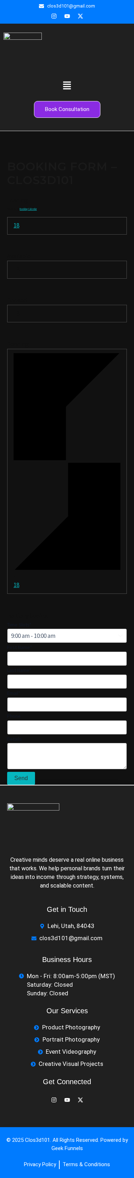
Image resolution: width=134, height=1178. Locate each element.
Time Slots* (19, 624)
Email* (13, 693)
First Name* (19, 647)
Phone (14, 716)
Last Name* (19, 670)
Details (14, 739)
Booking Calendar (28, 209)
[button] (67, 85)
